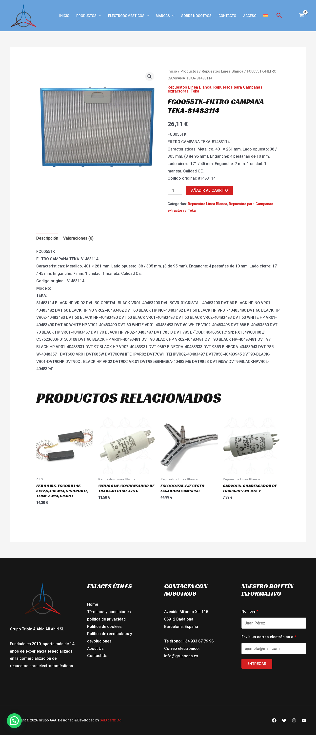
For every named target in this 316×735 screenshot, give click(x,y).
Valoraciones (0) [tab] (78, 238)
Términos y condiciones (109, 611)
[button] (99, 16)
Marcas (163, 16)
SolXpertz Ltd (110, 720)
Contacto (227, 16)
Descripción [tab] (47, 238)
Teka (195, 91)
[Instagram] (294, 720)
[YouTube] (304, 720)
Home (92, 604)
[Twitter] (284, 720)
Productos (86, 16)
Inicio (64, 16)
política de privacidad (106, 619)
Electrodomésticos (126, 16)
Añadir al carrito (209, 190)
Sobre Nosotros (196, 16)
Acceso (250, 16)
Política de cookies (104, 626)
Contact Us (97, 655)
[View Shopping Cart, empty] (301, 16)
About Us (95, 648)
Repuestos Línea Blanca (222, 71)
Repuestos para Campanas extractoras (215, 89)
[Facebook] (274, 720)
